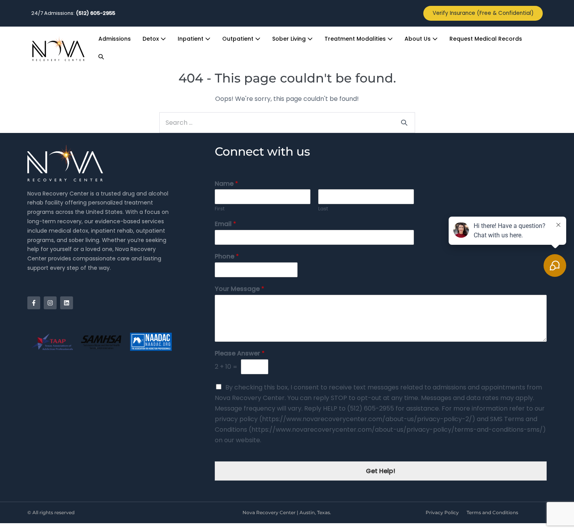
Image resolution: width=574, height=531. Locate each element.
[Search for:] (287, 122)
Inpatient (191, 39)
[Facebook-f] (33, 302)
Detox (151, 39)
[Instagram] (50, 302)
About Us (418, 39)
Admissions (114, 39)
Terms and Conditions (492, 512)
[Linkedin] (66, 302)
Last (323, 209)
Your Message (239, 289)
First (220, 209)
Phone (227, 257)
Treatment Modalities (355, 39)
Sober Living (289, 39)
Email (225, 224)
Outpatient (238, 39)
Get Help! (380, 470)
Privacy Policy (442, 512)
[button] (101, 57)
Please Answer (240, 354)
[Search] (404, 122)
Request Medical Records (485, 39)
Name (226, 184)
